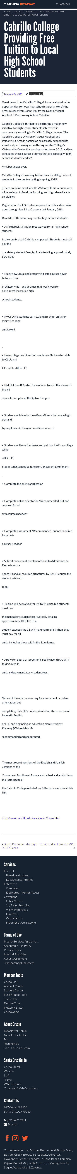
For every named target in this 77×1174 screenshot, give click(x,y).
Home (7, 11)
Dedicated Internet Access (22, 892)
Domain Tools (12, 1003)
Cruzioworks (11, 1011)
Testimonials (11, 1043)
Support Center (13, 990)
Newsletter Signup (15, 1030)
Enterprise (10, 884)
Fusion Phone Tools (15, 994)
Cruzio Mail (11, 981)
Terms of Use (13, 935)
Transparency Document (19, 962)
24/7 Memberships (18, 905)
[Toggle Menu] (5, 4)
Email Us (12, 1124)
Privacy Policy (12, 950)
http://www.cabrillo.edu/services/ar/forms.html (31, 818)
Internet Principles (15, 954)
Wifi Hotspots (12, 1084)
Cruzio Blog (36, 93)
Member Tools (13, 975)
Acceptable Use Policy (17, 945)
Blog (18, 11)
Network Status (14, 1007)
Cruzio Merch (12, 1066)
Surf (6, 1075)
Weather (9, 1071)
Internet (9, 871)
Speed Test (11, 999)
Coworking (10, 896)
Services (10, 864)
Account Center (13, 986)
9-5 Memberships (17, 909)
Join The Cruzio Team (17, 1047)
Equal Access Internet (19, 879)
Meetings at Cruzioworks (21, 922)
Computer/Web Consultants (21, 1088)
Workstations (14, 918)
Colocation (12, 888)
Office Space (14, 901)
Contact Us (11, 1101)
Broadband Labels (17, 875)
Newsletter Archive (16, 1035)
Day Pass (12, 914)
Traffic (8, 1079)
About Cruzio (12, 1024)
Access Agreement (15, 958)
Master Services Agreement (21, 941)
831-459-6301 (63, 4)
